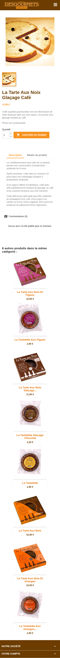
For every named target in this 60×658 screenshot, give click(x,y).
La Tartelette (30, 482)
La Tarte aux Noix (30, 530)
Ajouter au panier (31, 135)
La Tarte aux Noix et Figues (30, 293)
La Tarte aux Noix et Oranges (30, 580)
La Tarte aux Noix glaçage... (30, 389)
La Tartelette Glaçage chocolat (30, 436)
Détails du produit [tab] (37, 155)
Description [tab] (15, 155)
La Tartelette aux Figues (30, 339)
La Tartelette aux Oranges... (30, 627)
